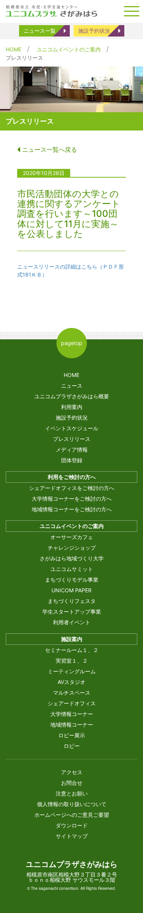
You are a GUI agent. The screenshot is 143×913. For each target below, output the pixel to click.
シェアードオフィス (72, 703)
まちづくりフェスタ (72, 601)
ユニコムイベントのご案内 (69, 49)
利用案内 (71, 407)
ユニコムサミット (71, 569)
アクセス (71, 772)
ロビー (72, 746)
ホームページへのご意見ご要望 (71, 814)
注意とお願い (72, 793)
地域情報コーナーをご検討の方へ (72, 509)
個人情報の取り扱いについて (71, 804)
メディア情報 (72, 449)
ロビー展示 (71, 735)
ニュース (71, 385)
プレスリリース (71, 439)
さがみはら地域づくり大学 (72, 558)
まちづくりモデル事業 (71, 579)
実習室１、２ (72, 660)
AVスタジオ (71, 682)
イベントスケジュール (71, 428)
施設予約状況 (94, 30)
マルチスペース (71, 692)
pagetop (71, 343)
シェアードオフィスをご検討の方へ (71, 488)
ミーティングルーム (72, 671)
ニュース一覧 (40, 30)
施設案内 (71, 639)
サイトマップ (72, 836)
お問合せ (71, 782)
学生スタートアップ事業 (71, 611)
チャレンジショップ (72, 547)
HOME (13, 49)
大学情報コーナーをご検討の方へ (72, 498)
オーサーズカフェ (71, 537)
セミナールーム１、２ (71, 650)
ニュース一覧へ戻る (48, 149)
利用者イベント (71, 622)
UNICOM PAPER (71, 590)
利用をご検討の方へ (72, 477)
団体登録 (71, 460)
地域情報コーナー (71, 724)
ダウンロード (72, 825)
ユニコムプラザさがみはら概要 (71, 396)
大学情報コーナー (71, 714)
